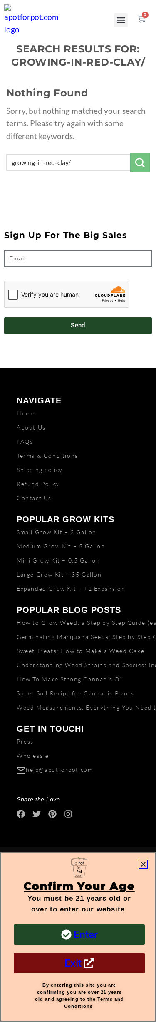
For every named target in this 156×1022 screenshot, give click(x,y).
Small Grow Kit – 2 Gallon (57, 532)
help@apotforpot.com (59, 769)
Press (25, 741)
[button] (121, 20)
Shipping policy (40, 469)
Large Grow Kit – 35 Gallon (59, 574)
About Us (31, 427)
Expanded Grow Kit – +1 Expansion (71, 588)
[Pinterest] (52, 814)
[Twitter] (36, 814)
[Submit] (140, 162)
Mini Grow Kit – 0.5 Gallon (58, 560)
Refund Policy (38, 483)
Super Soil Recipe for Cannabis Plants (75, 693)
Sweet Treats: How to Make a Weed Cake (80, 650)
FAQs (25, 441)
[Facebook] (21, 814)
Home (26, 413)
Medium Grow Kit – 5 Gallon (61, 546)
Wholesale (33, 755)
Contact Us (34, 497)
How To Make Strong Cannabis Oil (70, 679)
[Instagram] (68, 814)
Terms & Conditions (47, 455)
